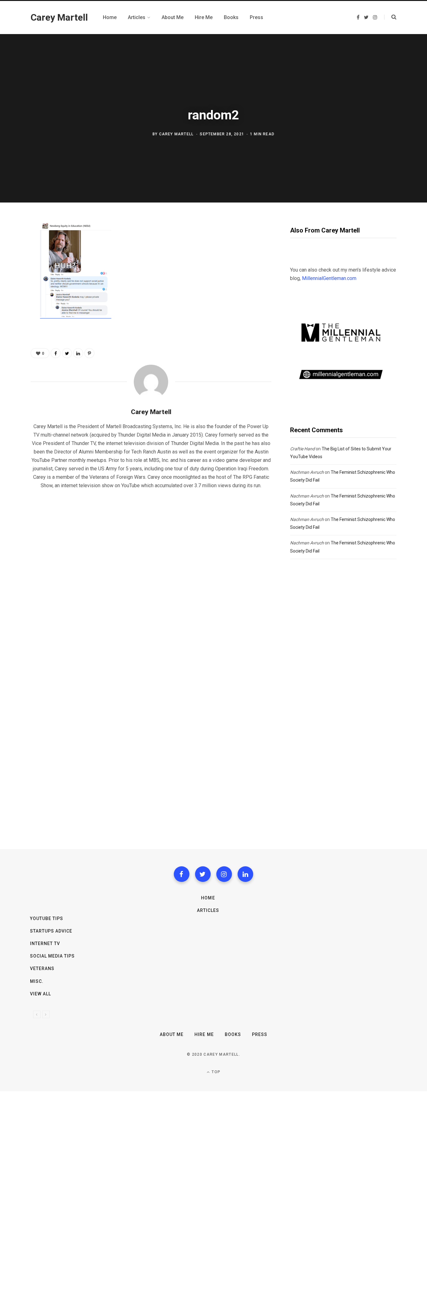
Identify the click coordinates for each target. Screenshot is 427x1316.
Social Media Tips (52, 955)
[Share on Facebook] (14, 246)
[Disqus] (151, 574)
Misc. (36, 981)
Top (215, 1072)
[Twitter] (203, 874)
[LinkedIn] (78, 353)
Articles (208, 910)
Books (233, 1034)
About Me (171, 1034)
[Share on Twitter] (14, 262)
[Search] (390, 17)
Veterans (42, 968)
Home (208, 897)
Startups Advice (51, 930)
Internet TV (45, 943)
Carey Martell (176, 134)
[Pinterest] (14, 279)
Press (259, 1034)
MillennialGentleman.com (329, 278)
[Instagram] (224, 874)
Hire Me (204, 1034)
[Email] (14, 296)
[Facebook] (181, 874)
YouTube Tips (46, 918)
